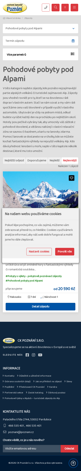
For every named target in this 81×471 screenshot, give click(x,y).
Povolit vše (65, 251)
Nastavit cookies (39, 251)
